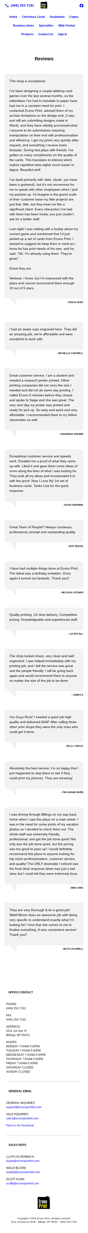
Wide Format (66, 25)
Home (13, 17)
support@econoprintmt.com (23, 1107)
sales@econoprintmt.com (22, 1118)
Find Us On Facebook (20, 1125)
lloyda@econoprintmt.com (22, 1161)
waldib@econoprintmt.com (23, 1172)
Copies (74, 17)
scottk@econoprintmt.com (22, 1183)
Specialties (46, 25)
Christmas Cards (33, 17)
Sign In (62, 34)
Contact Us (45, 34)
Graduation (57, 17)
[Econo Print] (44, 5)
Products (27, 34)
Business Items (23, 25)
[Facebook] (81, 5)
